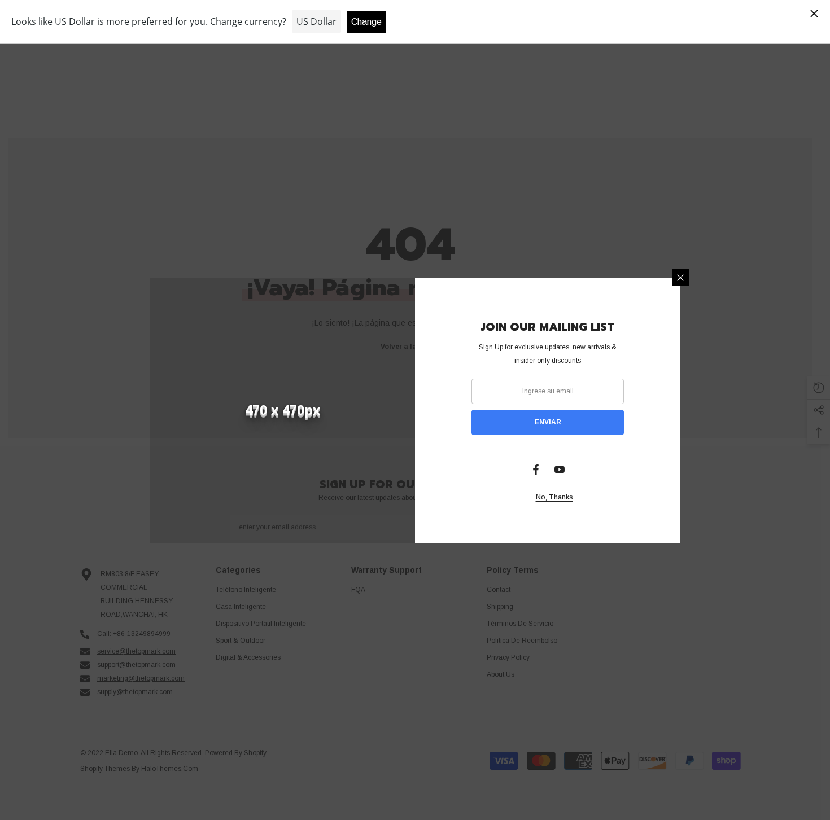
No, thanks (554, 497)
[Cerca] (680, 277)
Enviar (548, 422)
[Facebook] (536, 469)
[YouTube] (559, 469)
